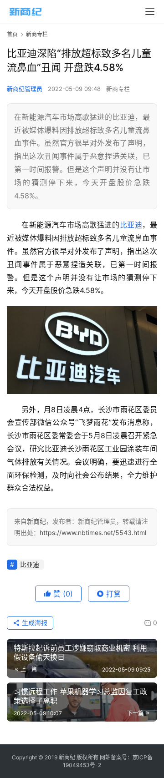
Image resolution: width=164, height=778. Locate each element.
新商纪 (36, 521)
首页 (12, 34)
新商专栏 (118, 88)
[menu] (149, 11)
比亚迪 (131, 224)
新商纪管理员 (24, 88)
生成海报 (33, 622)
